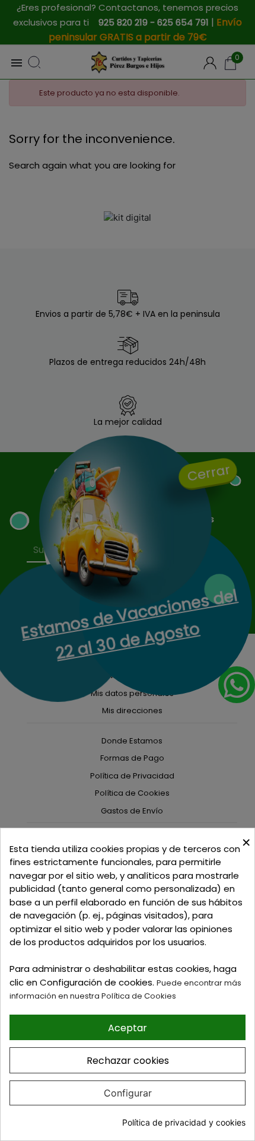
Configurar (128, 1093)
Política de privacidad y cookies (184, 1122)
